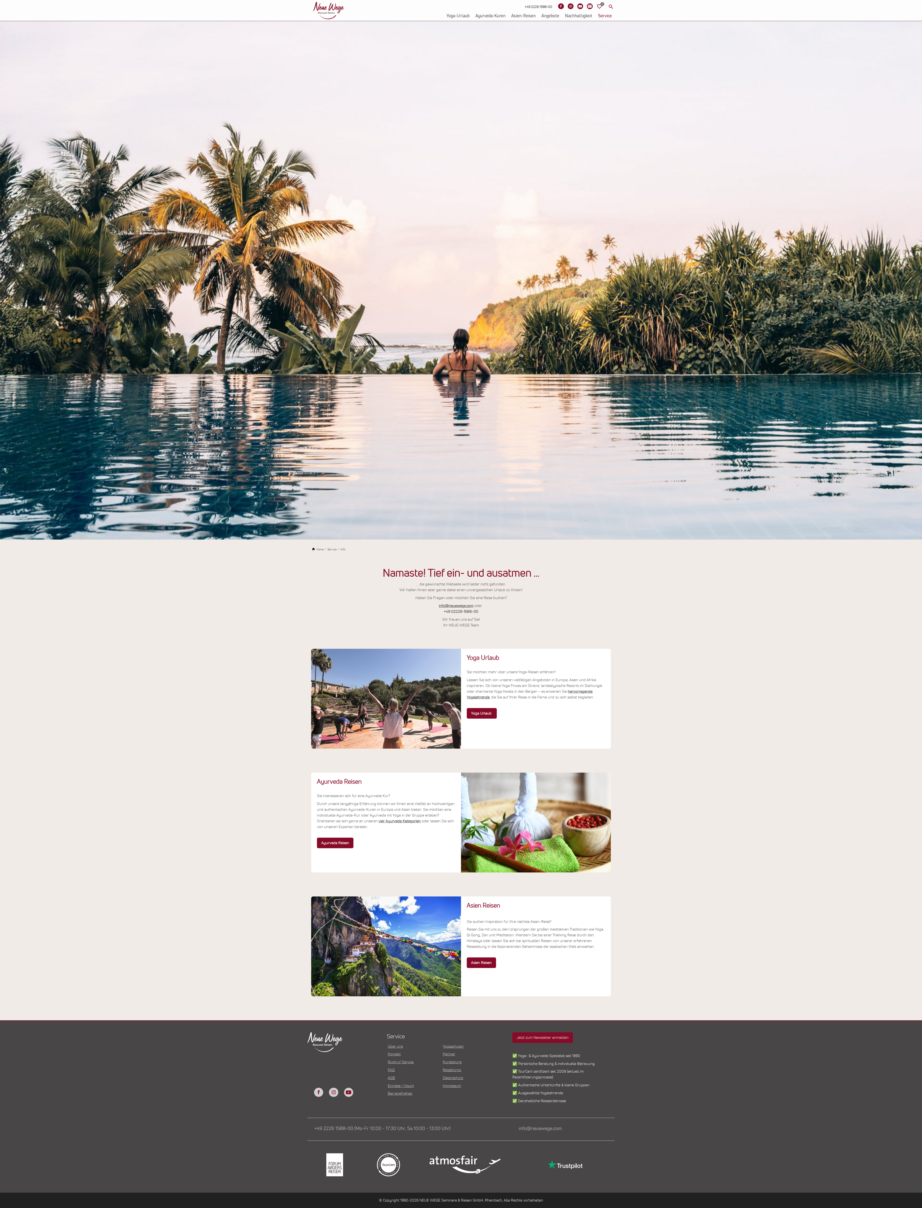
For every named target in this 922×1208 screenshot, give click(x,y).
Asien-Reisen (523, 16)
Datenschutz (453, 1078)
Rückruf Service (401, 1062)
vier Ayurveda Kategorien (400, 821)
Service (605, 16)
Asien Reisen (481, 963)
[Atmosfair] (465, 1165)
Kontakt (394, 1054)
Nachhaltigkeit (578, 16)
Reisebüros (452, 1070)
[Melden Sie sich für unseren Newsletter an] (590, 6)
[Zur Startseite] (328, 10)
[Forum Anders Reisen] (334, 1165)
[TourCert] (388, 1165)
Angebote (550, 16)
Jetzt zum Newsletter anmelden (543, 1038)
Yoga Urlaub (481, 713)
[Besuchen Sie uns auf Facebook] (561, 6)
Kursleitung (452, 1062)
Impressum (452, 1086)
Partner (449, 1054)
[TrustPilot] (564, 1164)
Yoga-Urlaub (458, 16)
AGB (391, 1078)
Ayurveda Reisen (335, 843)
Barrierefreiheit (400, 1093)
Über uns (395, 1046)
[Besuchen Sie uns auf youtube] (348, 1092)
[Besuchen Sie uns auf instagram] (333, 1092)
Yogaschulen (453, 1046)
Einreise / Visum (401, 1086)
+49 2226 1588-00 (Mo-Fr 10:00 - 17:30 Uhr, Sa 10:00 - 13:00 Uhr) (382, 1128)
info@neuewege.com (456, 606)
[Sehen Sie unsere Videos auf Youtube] (580, 6)
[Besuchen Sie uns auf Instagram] (570, 6)
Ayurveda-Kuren (490, 16)
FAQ (391, 1070)
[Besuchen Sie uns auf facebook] (318, 1092)
